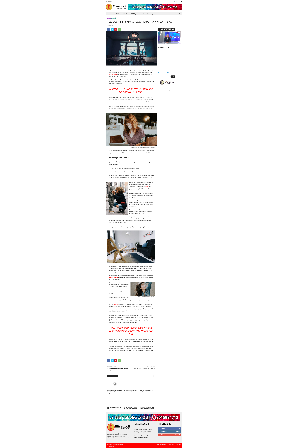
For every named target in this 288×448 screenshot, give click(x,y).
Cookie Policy (178, 444)
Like (179, 428)
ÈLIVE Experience (135, 14)
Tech (112, 17)
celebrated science (113, 277)
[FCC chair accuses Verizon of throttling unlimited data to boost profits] (131, 383)
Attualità (125, 14)
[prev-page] (153, 376)
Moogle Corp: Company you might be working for (144, 369)
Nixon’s (116, 304)
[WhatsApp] (119, 29)
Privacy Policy (171, 444)
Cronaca (110, 14)
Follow (178, 431)
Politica (118, 14)
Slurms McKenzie (113, 74)
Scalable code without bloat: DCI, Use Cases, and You (117, 369)
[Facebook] (174, 2)
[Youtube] (181, 2)
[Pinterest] (115, 29)
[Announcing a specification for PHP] (114, 400)
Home (108, 17)
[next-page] (154, 376)
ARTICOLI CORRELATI (113, 375)
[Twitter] (179, 2)
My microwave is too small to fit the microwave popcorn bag (131, 408)
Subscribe (177, 434)
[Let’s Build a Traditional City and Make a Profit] (147, 383)
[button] (180, 13)
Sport (153, 14)
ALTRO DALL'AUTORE (123, 375)
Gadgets (115, 17)
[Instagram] (177, 2)
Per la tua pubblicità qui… (162, 444)
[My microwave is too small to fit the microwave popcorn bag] (131, 400)
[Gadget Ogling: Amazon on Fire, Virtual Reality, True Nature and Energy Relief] (114, 383)
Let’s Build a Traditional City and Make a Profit (146, 391)
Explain (146, 186)
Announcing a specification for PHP (114, 408)
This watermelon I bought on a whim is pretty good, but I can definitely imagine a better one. (147, 409)
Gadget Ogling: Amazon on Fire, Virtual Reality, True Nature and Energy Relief (114, 392)
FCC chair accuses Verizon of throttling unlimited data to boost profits (130, 392)
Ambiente (145, 14)
